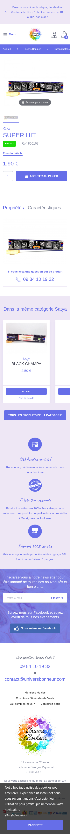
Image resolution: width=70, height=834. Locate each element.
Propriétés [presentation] (13, 207)
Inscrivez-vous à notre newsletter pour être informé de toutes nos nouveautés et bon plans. (35, 582)
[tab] (15, 208)
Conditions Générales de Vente (35, 698)
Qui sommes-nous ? (22, 703)
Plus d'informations (15, 815)
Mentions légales (35, 692)
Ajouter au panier (43, 176)
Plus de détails (13, 153)
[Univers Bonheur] (35, 34)
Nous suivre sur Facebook (38, 628)
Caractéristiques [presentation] (44, 207)
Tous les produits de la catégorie (35, 415)
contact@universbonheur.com (35, 679)
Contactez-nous (50, 703)
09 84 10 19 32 (38, 279)
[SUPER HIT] (11, 116)
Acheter (26, 391)
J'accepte (35, 825)
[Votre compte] (55, 34)
